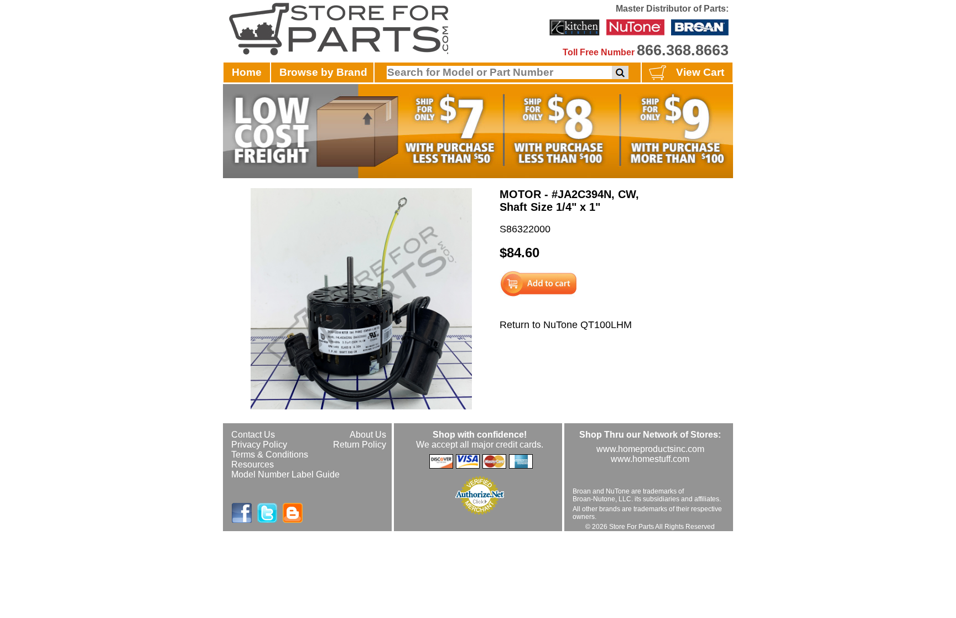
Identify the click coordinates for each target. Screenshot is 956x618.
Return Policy (359, 444)
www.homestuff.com (650, 459)
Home (247, 72)
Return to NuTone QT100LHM (566, 324)
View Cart (700, 72)
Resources (252, 464)
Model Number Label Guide (285, 474)
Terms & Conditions (269, 454)
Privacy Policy (259, 444)
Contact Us (253, 434)
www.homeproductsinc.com (650, 449)
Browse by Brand (323, 72)
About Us (368, 434)
